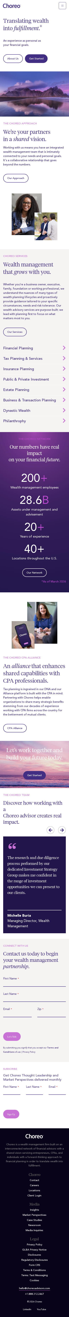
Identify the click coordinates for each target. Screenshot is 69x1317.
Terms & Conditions (34, 1270)
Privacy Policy (29, 1052)
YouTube (41, 1310)
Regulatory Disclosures (34, 1260)
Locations (34, 1190)
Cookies (34, 1280)
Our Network (34, 573)
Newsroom (34, 1225)
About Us (13, 58)
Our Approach (15, 178)
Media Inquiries (34, 1230)
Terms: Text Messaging (34, 1275)
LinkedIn (27, 1310)
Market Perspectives (34, 1215)
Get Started (36, 58)
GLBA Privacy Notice (34, 1250)
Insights (34, 1210)
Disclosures (34, 1255)
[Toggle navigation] (62, 5)
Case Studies (34, 1220)
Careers (34, 1185)
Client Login (34, 1195)
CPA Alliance (14, 728)
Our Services (14, 332)
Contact (34, 1180)
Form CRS (34, 1265)
